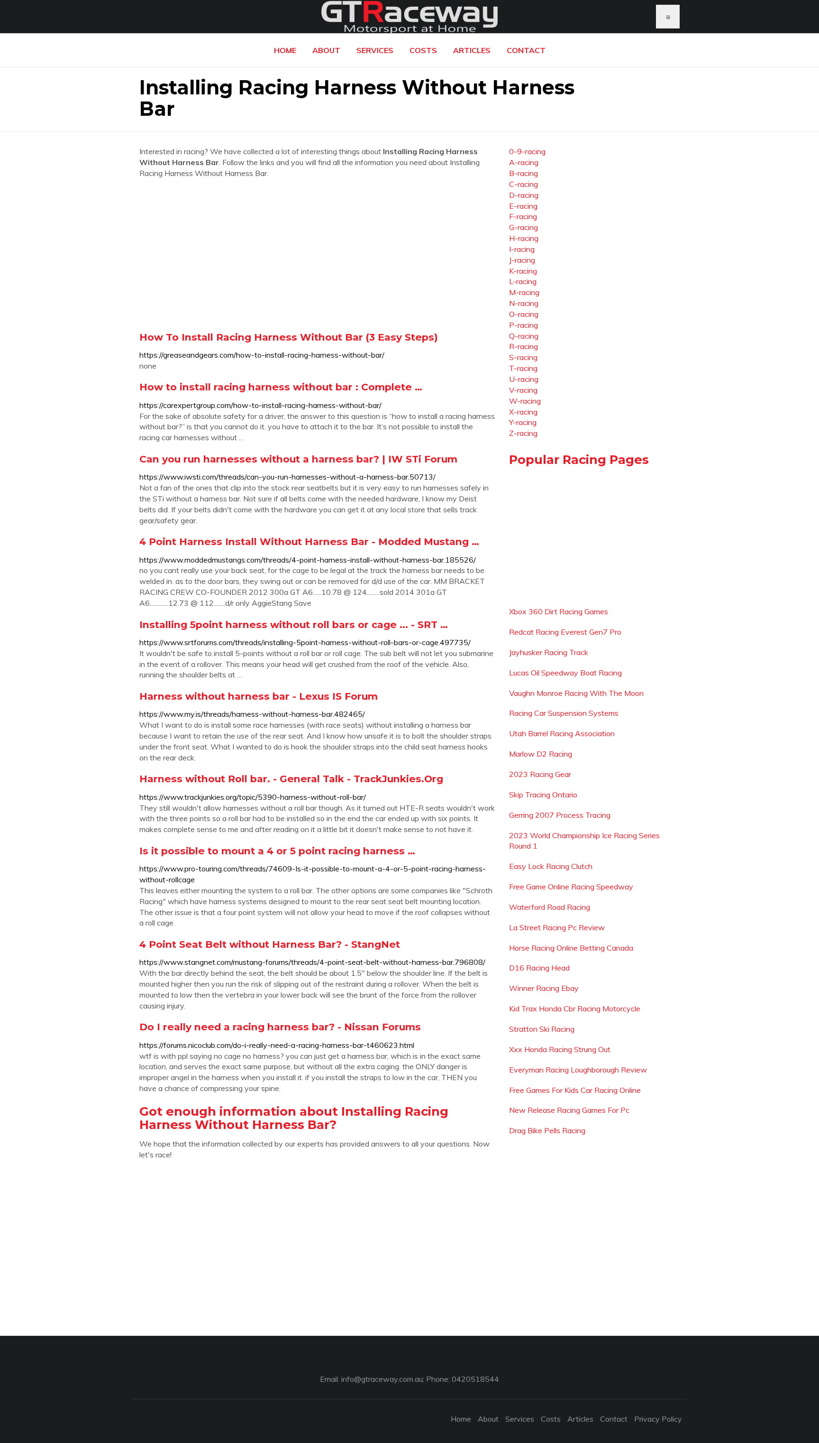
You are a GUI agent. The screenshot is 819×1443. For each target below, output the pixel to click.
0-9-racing (527, 151)
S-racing (523, 357)
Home (285, 50)
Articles (472, 50)
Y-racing (523, 422)
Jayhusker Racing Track (548, 652)
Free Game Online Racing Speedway (571, 886)
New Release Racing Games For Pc (569, 1110)
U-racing (523, 379)
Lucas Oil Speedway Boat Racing (565, 672)
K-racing (523, 271)
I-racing (522, 249)
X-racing (523, 411)
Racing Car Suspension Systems (564, 713)
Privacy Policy (658, 1419)
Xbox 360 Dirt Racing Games (558, 611)
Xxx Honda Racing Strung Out (559, 1049)
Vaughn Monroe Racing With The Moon (576, 693)
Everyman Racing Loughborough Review (578, 1069)
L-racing (523, 281)
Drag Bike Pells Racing (547, 1130)
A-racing (523, 162)
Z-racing (523, 433)
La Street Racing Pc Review (557, 927)
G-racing (523, 227)
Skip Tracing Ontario (543, 794)
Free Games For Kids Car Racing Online (575, 1090)
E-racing (523, 206)
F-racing (523, 216)
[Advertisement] (317, 254)
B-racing (523, 173)
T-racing (523, 368)
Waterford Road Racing (549, 907)
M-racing (524, 292)
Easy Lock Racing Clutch (550, 866)
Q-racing (523, 336)
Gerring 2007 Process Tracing (559, 815)
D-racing (523, 195)
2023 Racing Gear (540, 774)
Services (374, 50)
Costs (423, 50)
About (326, 50)
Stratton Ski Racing (541, 1029)
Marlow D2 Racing (540, 753)
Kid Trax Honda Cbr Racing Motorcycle (574, 1008)
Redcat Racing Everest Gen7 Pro (565, 632)
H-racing (523, 238)
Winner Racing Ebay (544, 988)
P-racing (523, 325)
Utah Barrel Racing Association (562, 733)
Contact (526, 50)
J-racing (522, 260)
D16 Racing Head (539, 967)
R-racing (523, 346)
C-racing (523, 184)
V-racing (523, 390)
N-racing (523, 303)
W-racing (525, 401)
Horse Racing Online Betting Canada (571, 948)
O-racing (523, 314)
